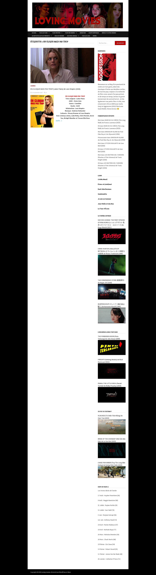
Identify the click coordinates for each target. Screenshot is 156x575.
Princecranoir (102, 137)
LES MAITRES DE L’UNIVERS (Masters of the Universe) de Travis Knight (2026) (111, 157)
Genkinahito (102, 194)
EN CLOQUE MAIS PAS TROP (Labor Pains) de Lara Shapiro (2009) (55, 89)
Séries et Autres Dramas (109, 33)
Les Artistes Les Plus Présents (41, 36)
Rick (99, 120)
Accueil (34, 33)
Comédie (32, 86)
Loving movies (45, 572)
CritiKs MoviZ (102, 179)
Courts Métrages (94, 33)
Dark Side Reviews (104, 189)
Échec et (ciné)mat (105, 184)
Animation (83, 33)
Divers (95, 36)
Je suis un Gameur (104, 199)
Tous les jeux (86, 36)
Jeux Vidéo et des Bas (106, 204)
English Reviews (59, 36)
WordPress (62, 572)
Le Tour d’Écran (103, 209)
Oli (99, 126)
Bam (69, 572)
